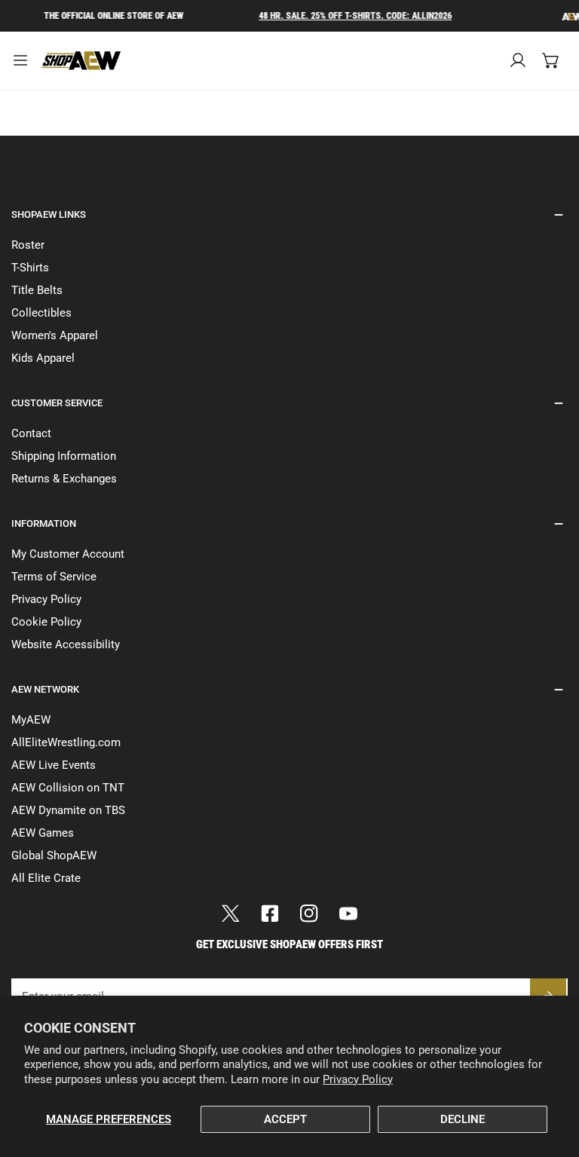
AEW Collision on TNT (67, 787)
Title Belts (37, 290)
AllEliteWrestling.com (66, 742)
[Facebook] (270, 913)
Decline (462, 1119)
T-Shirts (30, 267)
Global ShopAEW (53, 855)
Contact (31, 433)
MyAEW (31, 720)
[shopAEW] (82, 60)
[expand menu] (20, 61)
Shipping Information (63, 456)
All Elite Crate (46, 878)
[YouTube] (348, 913)
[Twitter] (230, 913)
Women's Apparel (54, 335)
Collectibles (41, 313)
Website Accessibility (65, 644)
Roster (27, 245)
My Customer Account (67, 554)
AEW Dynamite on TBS (68, 810)
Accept (285, 1119)
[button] (551, 60)
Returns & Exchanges (64, 478)
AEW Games (42, 833)
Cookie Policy (46, 622)
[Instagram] (309, 913)
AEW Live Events (53, 765)
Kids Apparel (43, 358)
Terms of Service (53, 576)
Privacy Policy (358, 1079)
